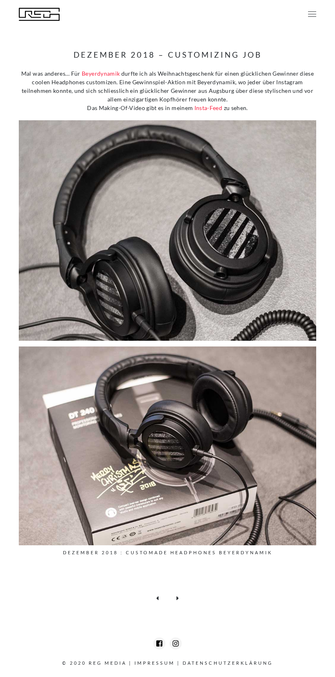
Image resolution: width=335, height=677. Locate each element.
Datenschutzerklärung (228, 663)
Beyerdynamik (101, 73)
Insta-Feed (208, 107)
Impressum (154, 663)
